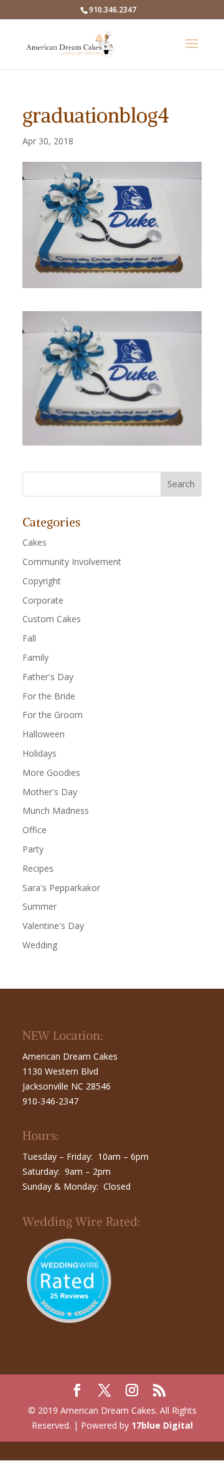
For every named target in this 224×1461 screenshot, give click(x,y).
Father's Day (47, 677)
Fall (29, 638)
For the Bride (48, 696)
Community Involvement (71, 561)
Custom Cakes (51, 619)
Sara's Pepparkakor (61, 888)
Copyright (41, 581)
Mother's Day (49, 792)
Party (33, 849)
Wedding (39, 945)
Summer (39, 906)
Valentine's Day (53, 925)
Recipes (38, 868)
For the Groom (52, 715)
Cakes (34, 542)
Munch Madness (55, 810)
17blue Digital (162, 1425)
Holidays (39, 753)
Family (35, 657)
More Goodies (51, 772)
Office (34, 830)
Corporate (42, 600)
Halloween (43, 734)
